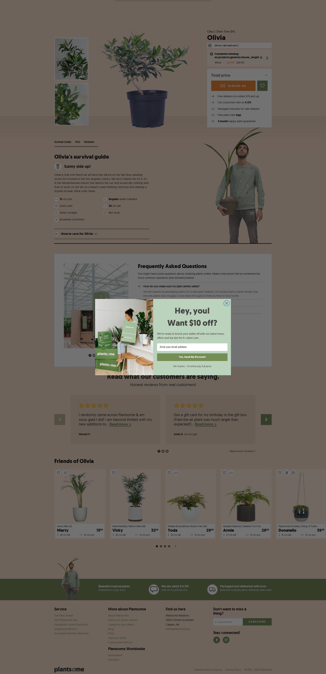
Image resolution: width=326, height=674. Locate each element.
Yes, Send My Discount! (192, 357)
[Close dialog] (227, 303)
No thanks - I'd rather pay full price (192, 366)
